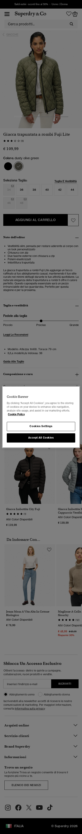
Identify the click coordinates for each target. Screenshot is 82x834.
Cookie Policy (16, 414)
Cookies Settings (41, 426)
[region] (41, 417)
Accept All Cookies (41, 437)
